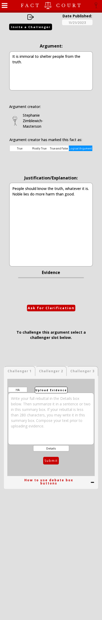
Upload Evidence (51, 390)
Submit (51, 460)
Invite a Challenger (30, 27)
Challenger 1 (20, 371)
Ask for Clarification (51, 308)
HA (18, 390)
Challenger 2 (51, 371)
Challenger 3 (82, 371)
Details (51, 448)
